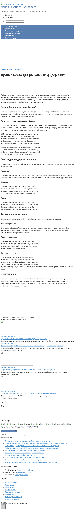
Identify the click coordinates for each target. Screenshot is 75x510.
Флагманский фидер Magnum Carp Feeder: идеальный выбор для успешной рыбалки (32, 346)
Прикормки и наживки (13, 33)
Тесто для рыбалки (21, 475)
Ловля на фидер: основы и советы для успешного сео (24, 453)
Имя (3, 402)
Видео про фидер (11, 38)
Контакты (8, 15)
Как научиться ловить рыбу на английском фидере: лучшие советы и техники (33, 460)
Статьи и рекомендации (13, 31)
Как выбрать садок (24, 472)
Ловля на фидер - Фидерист (18, 7)
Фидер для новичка (12, 499)
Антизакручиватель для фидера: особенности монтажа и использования (31, 462)
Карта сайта (9, 17)
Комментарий (6, 421)
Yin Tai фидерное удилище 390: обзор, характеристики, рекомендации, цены (28, 393)
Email (3, 406)
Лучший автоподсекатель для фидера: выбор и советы (25, 450)
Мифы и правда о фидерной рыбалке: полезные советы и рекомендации (28, 370)
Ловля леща (9, 487)
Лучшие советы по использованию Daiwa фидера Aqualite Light (24, 339)
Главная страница (11, 26)
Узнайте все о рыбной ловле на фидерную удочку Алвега (26, 458)
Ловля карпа (9, 485)
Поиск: (3, 21)
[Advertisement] (37, 54)
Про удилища (9, 36)
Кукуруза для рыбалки (25, 470)
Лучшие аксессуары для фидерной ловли (20, 455)
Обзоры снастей (10, 29)
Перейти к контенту (8, 2)
